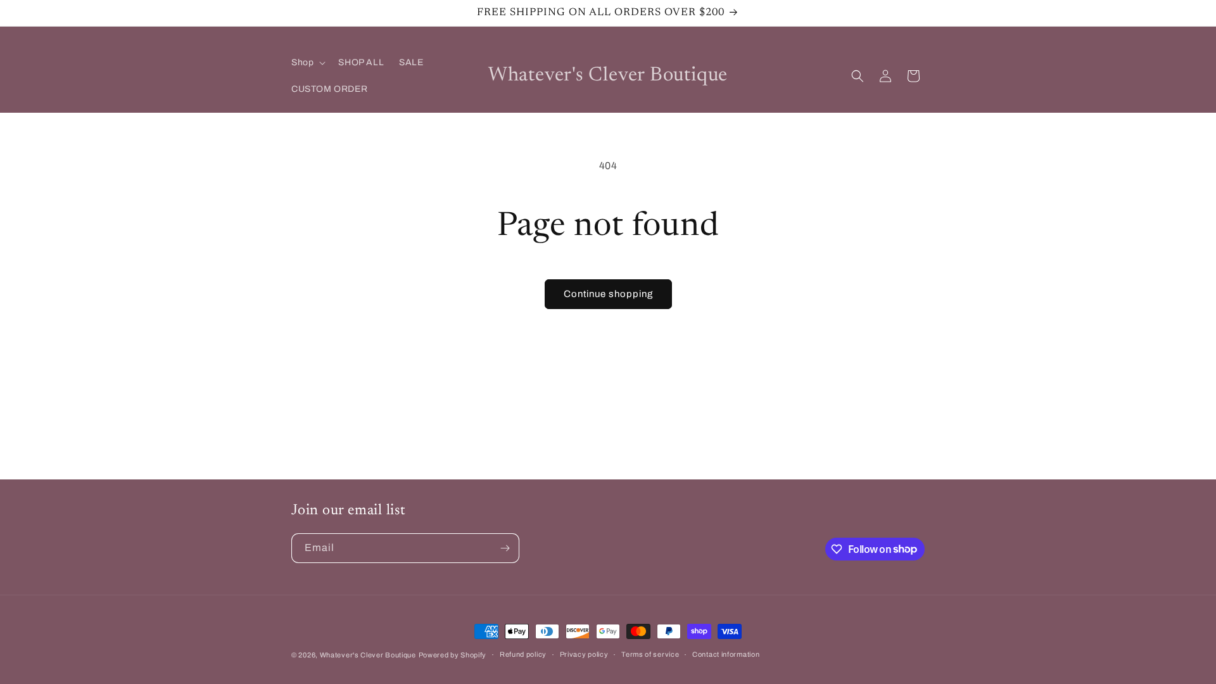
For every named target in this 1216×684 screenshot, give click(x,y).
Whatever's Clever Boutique (368, 655)
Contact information (725, 654)
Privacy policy (584, 654)
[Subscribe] (505, 548)
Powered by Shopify (453, 655)
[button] (307, 62)
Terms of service (650, 654)
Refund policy (523, 654)
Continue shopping (608, 294)
